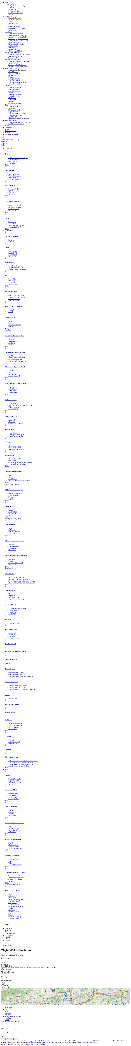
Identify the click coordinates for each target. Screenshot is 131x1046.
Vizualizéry (11, 561)
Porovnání (4, 141)
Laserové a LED (13, 341)
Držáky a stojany (13, 548)
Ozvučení (11, 812)
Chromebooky (12, 163)
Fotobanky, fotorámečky (15, 782)
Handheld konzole (14, 80)
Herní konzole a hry (11, 68)
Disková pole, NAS (14, 11)
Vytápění (11, 813)
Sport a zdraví (9, 935)
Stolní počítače (12, 9)
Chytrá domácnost (13, 112)
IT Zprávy (8, 132)
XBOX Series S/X (14, 610)
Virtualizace (12, 99)
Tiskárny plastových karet (16, 877)
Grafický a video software (12, 120)
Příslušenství (8, 32)
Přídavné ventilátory (14, 325)
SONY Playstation (14, 73)
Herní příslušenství (14, 79)
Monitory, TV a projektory (13, 59)
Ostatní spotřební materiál (16, 359)
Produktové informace (11, 134)
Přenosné (11, 345)
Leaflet (115, 1004)
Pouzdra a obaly (13, 513)
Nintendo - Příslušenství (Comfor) (18, 82)
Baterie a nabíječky (14, 797)
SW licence (11, 192)
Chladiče (11, 242)
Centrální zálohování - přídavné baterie (20, 462)
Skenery (10, 475)
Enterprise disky (13, 284)
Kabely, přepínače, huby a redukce (18, 40)
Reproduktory (12, 403)
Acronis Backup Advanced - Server (19, 766)
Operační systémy (13, 89)
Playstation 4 (12, 595)
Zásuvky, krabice (13, 799)
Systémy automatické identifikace (18, 118)
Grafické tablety (13, 479)
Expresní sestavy (13, 904)
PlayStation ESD (13, 597)
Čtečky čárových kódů (15, 879)
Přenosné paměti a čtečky (16, 44)
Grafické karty (12, 310)
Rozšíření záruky (13, 179)
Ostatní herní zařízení (14, 638)
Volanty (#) (11, 634)
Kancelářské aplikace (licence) (17, 687)
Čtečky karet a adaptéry (15, 423)
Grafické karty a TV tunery (16, 28)
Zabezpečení (12, 815)
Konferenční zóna (10, 933)
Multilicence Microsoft (15, 723)
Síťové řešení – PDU (14, 460)
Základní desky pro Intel (15, 266)
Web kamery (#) (13, 409)
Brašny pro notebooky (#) (16, 436)
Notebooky (11, 7)
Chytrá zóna (8, 932)
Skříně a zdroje (13, 30)
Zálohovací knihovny (14, 207)
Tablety (10, 510)
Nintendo (11, 77)
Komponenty (9, 16)
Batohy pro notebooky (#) (16, 435)
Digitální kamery (13, 781)
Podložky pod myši (14, 376)
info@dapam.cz (5, 987)
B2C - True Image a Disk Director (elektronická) (23, 761)
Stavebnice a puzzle (14, 84)
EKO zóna (8, 937)
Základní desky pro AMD (16, 267)
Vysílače (11, 191)
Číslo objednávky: (6, 1033)
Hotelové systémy (13, 546)
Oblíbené (7, 125)
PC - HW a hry (13, 72)
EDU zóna (8, 939)
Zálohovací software (14, 103)
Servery (10, 14)
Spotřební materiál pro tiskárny (17, 356)
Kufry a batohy (13, 46)
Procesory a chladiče (14, 20)
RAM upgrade (12, 255)
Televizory (11, 544)
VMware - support (14, 742)
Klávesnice (11, 370)
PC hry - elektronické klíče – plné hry (19, 579)
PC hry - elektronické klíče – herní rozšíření (21, 583)
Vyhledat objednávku (12, 1039)
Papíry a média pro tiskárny (16, 357)
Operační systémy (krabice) (16, 674)
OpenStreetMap (123, 1004)
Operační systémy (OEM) (16, 672)
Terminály (11, 881)
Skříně (10, 321)
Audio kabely (12, 387)
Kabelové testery (13, 846)
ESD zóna (8, 940)
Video (10, 863)
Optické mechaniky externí (16, 297)
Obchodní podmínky (11, 131)
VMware (11, 740)
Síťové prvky (12, 47)
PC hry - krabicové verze (16, 577)
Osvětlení (11, 810)
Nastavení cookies (13, 918)
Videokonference (13, 407)
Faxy (10, 826)
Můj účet (7, 1014)
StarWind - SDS (13, 743)
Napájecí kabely (13, 392)
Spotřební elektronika (14, 117)
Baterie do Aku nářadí (15, 848)
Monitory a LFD (13, 63)
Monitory (11, 528)
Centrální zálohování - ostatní (17, 464)
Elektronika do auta (14, 859)
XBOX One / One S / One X (17, 609)
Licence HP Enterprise (15, 725)
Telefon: (3, 1037)
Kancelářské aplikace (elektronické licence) (21, 689)
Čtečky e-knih (12, 512)
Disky (10, 25)
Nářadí (10, 843)
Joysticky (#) (12, 633)
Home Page (8, 1007)
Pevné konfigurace (14, 174)
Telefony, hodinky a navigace (17, 56)
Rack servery (12, 223)
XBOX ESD (12, 614)
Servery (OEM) (13, 698)
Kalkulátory (12, 832)
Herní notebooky (13, 159)
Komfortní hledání (14, 901)
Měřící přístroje (13, 845)
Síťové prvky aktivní (14, 446)
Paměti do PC (12, 253)
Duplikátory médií (13, 300)
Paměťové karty (13, 420)
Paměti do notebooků (14, 251)
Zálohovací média (13, 209)
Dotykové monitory (14, 531)
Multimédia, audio (13, 42)
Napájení (11, 499)
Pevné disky (12, 279)
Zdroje (10, 323)
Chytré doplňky (13, 495)
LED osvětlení (12, 795)
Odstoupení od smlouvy (15, 906)
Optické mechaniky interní (16, 295)
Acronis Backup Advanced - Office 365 (20, 764)
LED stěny (11, 533)
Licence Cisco (12, 729)
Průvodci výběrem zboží (15, 899)
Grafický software (13, 96)
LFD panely (12, 530)
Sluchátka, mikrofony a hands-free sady (20, 405)
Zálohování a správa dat (15, 13)
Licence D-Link (13, 727)
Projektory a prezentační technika (18, 66)
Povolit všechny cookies (37, 1044)
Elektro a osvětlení (14, 110)
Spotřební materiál (13, 828)
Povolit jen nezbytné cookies (21, 1044)
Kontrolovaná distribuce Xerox (17, 361)
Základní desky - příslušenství (17, 269)
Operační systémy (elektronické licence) (20, 676)
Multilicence (12, 98)
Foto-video (11, 108)
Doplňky (11, 312)
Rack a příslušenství (14, 227)
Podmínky (8, 1018)
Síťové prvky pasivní (14, 448)
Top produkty (12, 903)
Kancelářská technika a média (17, 113)
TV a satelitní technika (15, 865)
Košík (2, 145)
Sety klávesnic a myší (14, 374)
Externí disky (12, 282)
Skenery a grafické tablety (16, 51)
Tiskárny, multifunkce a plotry (17, 35)
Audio (10, 861)
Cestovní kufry (12, 433)
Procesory (11, 240)
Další (6, 105)
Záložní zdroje (12, 49)
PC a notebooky (9, 4)
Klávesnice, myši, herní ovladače (18, 39)
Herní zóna (8, 930)
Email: (3, 1035)
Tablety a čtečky (13, 58)
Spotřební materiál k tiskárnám (17, 37)
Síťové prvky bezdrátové (15, 449)
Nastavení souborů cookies (13, 1016)
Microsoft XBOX (13, 75)
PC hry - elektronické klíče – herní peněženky (22, 581)
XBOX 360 (12, 612)
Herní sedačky (12, 636)
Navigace (11, 497)
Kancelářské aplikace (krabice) (17, 685)
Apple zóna (8, 928)
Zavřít (3, 1039)
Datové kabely (12, 389)
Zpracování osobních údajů (88, 1042)
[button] (65, 995)
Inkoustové (11, 339)
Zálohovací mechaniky (15, 205)
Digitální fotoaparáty (14, 779)
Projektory (11, 559)
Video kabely (12, 390)
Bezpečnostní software (15, 94)
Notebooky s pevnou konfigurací (18, 158)
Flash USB (11, 422)
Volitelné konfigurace (14, 176)
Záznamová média (14, 299)
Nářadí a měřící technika (15, 115)
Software (7, 86)
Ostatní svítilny (13, 793)
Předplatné (11, 101)
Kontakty (7, 129)
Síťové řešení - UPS (14, 459)
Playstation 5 (12, 594)
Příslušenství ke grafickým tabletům (19, 480)
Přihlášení (4, 143)
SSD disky (11, 281)
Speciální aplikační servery (16, 225)
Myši (10, 372)
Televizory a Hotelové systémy (17, 65)
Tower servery (12, 222)
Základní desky (13, 23)
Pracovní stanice (13, 161)
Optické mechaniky (14, 26)
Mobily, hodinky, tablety (12, 53)
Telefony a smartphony (15, 493)
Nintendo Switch (13, 623)
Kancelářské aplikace (14, 91)
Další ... (7, 165)
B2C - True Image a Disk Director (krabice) (21, 762)
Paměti (10, 21)
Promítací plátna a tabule (15, 563)
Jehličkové (11, 343)
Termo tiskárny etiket (14, 876)
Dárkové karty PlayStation (16, 599)
